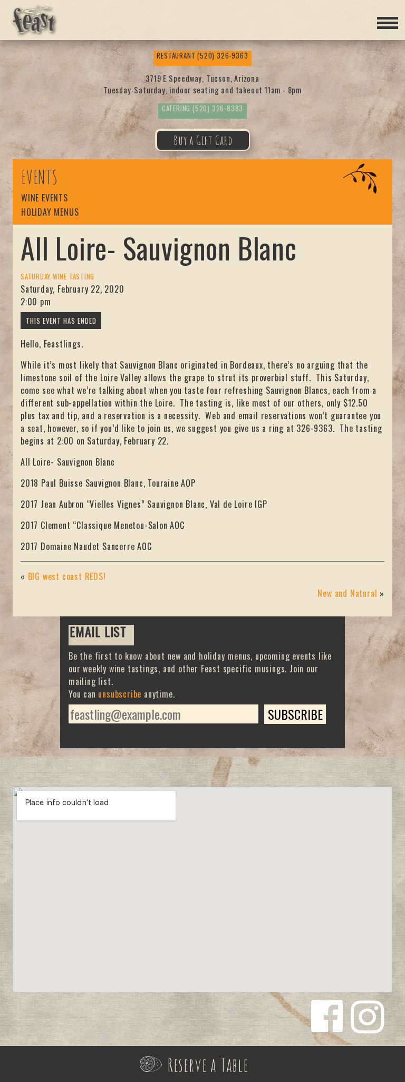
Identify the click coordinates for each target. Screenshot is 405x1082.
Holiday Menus (50, 212)
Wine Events (44, 198)
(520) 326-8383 (202, 108)
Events (39, 177)
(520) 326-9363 (202, 56)
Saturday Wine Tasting (57, 277)
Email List (98, 633)
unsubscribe (119, 694)
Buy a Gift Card (203, 140)
